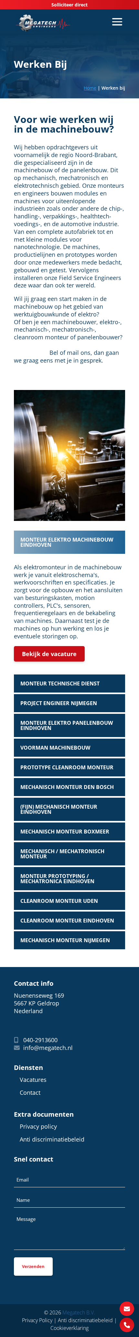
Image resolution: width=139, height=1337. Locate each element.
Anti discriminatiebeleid (52, 1139)
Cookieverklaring (69, 1328)
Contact (30, 1092)
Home (90, 88)
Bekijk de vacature (49, 654)
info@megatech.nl (47, 1048)
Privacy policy (38, 1126)
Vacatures (33, 1079)
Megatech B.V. (78, 1312)
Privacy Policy (37, 1320)
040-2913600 (40, 1040)
